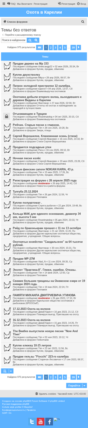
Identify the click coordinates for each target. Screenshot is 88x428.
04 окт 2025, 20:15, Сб (67, 116)
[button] (39, 47)
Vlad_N (42, 261)
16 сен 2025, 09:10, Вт (58, 150)
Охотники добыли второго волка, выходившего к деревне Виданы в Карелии (47, 98)
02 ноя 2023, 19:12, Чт (56, 337)
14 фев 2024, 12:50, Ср (57, 272)
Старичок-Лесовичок (49, 359)
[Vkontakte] (32, 421)
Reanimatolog (45, 116)
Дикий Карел (45, 311)
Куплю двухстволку (26, 74)
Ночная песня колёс (27, 158)
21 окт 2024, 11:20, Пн (63, 231)
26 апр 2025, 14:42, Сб (65, 183)
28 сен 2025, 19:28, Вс (57, 127)
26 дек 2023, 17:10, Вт (64, 298)
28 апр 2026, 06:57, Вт (58, 77)
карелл (42, 88)
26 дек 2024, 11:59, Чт (56, 194)
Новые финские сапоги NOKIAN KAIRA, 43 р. (43, 169)
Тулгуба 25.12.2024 (25, 191)
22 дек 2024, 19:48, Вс (70, 205)
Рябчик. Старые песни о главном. (36, 124)
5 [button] (65, 47)
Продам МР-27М (24, 258)
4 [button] (60, 47)
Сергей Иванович (47, 139)
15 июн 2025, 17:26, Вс (57, 172)
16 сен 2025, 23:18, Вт (72, 139)
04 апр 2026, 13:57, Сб (60, 88)
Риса (41, 150)
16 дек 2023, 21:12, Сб (66, 311)
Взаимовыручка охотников (51, 91)
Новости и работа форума (51, 186)
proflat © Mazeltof (23, 407)
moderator (44, 183)
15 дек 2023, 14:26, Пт (66, 323)
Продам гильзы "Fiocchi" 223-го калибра (41, 356)
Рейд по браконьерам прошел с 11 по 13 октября (47, 228)
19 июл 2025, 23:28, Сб (72, 161)
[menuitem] (11, 3)
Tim (40, 127)
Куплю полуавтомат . (27, 202)
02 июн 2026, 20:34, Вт (67, 66)
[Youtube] (40, 421)
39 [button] (73, 47)
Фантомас (43, 103)
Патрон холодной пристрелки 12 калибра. (42, 85)
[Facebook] (49, 421)
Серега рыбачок (47, 205)
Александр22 (45, 66)
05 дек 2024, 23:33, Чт (66, 220)
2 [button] (50, 47)
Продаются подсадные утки (32, 147)
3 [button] (55, 47)
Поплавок (42, 197)
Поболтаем (43, 339)
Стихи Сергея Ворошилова (51, 141)
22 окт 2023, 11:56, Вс (56, 348)
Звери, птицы (44, 130)
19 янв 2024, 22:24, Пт (57, 287)
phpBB (26, 401)
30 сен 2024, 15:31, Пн (64, 248)
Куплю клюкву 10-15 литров (32, 345)
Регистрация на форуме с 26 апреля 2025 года (44, 180)
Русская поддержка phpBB (15, 404)
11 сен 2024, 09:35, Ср (60, 261)
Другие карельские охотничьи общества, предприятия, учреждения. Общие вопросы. (47, 234)
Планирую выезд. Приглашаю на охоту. (58, 314)
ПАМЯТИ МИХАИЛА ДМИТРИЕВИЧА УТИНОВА (44, 295)
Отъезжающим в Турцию (30, 113)
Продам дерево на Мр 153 (30, 63)
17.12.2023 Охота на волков (31, 308)
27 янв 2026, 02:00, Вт (63, 103)
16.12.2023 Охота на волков (31, 320)
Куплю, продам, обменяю (50, 69)
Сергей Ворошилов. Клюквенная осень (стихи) (45, 136)
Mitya (41, 77)
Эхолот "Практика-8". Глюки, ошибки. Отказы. (44, 269)
